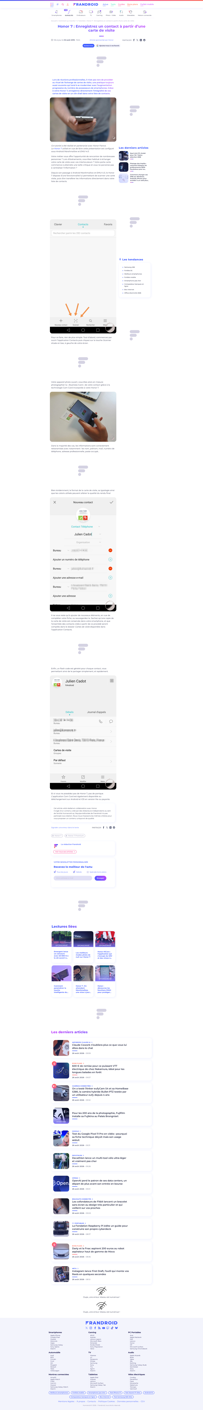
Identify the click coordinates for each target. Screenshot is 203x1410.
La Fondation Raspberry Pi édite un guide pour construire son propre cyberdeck (100, 1227)
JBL (131, 1361)
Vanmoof (133, 1389)
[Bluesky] (116, 1328)
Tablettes (93, 1374)
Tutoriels (81, 21)
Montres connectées (59, 1374)
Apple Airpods (135, 1355)
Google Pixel (55, 1337)
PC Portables (134, 1332)
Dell (131, 1339)
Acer (131, 1335)
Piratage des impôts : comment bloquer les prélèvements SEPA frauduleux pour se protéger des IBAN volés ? (139, 168)
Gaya (132, 1381)
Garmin (53, 1383)
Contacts (91, 1401)
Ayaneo (93, 1337)
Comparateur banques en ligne (83, 1397)
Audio (131, 1352)
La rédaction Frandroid (71, 844)
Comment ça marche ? (67, 21)
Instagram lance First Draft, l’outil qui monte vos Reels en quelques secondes (100, 1273)
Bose (132, 1357)
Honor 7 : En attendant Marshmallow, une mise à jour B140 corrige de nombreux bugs (83, 989)
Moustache (134, 1383)
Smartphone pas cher (132, 281)
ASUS (92, 1335)
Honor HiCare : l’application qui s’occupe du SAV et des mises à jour (105, 955)
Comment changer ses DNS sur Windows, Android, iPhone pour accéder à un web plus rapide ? (139, 178)
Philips (92, 1361)
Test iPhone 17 (115, 1393)
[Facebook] (95, 1328)
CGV (143, 1401)
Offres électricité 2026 (132, 293)
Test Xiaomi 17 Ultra (132, 1393)
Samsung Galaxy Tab (98, 1385)
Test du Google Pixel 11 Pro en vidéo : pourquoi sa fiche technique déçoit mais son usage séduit (99, 1137)
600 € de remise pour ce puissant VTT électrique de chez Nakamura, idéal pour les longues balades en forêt (98, 1069)
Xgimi (92, 1369)
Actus (105, 4)
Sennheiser (134, 1367)
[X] (86, 1328)
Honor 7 (58, 148)
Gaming (92, 1332)
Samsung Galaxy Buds (138, 1365)
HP (131, 1345)
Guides (121, 4)
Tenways (133, 1387)
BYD (52, 1357)
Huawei (53, 1339)
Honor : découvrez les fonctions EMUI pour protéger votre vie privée (105, 989)
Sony (92, 1365)
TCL (91, 1367)
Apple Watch (55, 1379)
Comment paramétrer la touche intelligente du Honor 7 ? (60, 989)
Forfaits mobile (130, 277)
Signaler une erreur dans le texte (65, 828)
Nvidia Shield (95, 1345)
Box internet (129, 290)
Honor (132, 1343)
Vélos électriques (136, 1374)
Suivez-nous (88, 46)
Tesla (52, 1369)
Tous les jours (62, 872)
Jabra (132, 1359)
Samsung (93, 1363)
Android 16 (149, 1393)
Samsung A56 (129, 267)
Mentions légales (66, 1401)
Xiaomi (53, 1349)
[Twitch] (108, 1328)
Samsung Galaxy (56, 1345)
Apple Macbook (135, 1337)
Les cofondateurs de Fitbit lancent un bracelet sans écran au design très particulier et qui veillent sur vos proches (99, 1204)
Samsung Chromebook (138, 1349)
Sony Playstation (96, 1347)
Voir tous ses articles (64, 852)
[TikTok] (112, 1328)
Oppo (52, 1343)
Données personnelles (127, 1401)
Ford (52, 1361)
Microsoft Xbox (95, 1341)
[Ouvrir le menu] (52, 4)
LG (91, 1357)
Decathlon (134, 1379)
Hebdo (78, 872)
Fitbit (52, 1381)
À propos (81, 1401)
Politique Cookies (106, 1401)
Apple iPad (94, 1377)
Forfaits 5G (128, 270)
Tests (113, 4)
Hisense (93, 1355)
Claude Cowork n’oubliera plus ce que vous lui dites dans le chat (99, 1046)
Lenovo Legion (95, 1339)
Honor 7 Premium (76, 836)
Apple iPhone (55, 1335)
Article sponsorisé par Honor (101, 40)
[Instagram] (91, 1328)
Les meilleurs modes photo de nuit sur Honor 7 (83, 955)
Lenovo (132, 1341)
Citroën (53, 1359)
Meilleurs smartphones (133, 274)
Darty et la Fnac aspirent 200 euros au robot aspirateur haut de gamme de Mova (98, 1250)
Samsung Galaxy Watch (59, 1387)
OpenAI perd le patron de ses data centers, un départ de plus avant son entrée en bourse (99, 1182)
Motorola (53, 1341)
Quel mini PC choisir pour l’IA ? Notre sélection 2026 (138, 155)
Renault (53, 1367)
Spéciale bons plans (97, 872)
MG (51, 1363)
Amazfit (53, 1377)
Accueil (54, 21)
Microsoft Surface (136, 1347)
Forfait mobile (147, 4)
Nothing (133, 1363)
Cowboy (133, 1377)
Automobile (54, 1352)
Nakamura (134, 1385)
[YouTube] (103, 1328)
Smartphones (55, 1332)
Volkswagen (54, 1371)
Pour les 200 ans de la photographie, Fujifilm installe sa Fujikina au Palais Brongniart (98, 1115)
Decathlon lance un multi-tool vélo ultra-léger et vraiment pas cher (99, 1160)
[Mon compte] (68, 4)
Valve (92, 1349)
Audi (52, 1355)
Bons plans (132, 4)
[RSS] (99, 1328)
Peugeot (53, 1365)
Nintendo (93, 1343)
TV (89, 1352)
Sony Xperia (54, 1347)
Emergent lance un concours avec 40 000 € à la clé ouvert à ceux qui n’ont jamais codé (61, 955)
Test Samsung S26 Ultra (123, 1397)
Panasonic (94, 1359)
